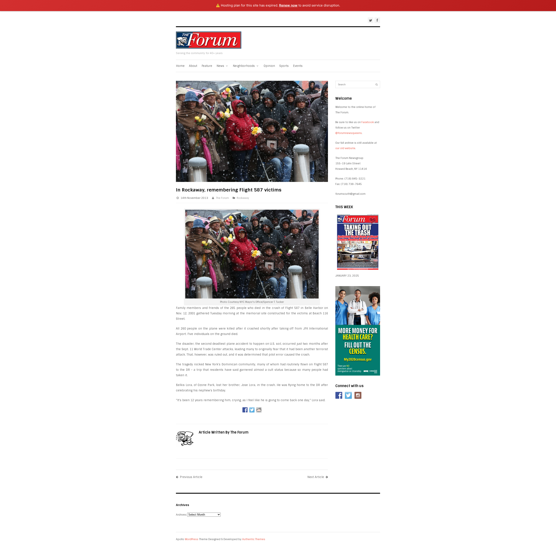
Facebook (367, 122)
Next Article (315, 477)
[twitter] (370, 20)
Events (298, 66)
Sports (284, 66)
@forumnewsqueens (348, 133)
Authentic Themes (253, 539)
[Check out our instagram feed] (357, 395)
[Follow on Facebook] (338, 395)
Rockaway (243, 198)
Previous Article (191, 477)
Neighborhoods (244, 66)
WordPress (191, 539)
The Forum (222, 198)
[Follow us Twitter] (348, 395)
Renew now (288, 5)
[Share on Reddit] (258, 409)
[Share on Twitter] (252, 409)
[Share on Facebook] (245, 409)
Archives (181, 514)
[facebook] (377, 20)
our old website (345, 148)
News (221, 66)
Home (180, 66)
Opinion (269, 66)
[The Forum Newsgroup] (208, 47)
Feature (207, 66)
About (193, 66)
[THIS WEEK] (357, 270)
